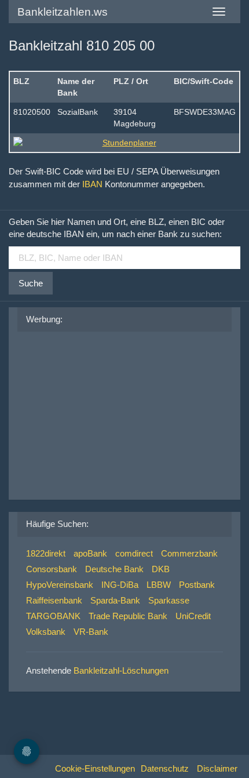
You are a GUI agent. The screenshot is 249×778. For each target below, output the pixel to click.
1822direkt (45, 553)
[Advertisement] (113, 412)
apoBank (90, 553)
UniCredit (193, 616)
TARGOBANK (53, 616)
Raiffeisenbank (54, 600)
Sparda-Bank (115, 600)
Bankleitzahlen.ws (62, 12)
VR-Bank (91, 632)
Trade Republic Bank (128, 616)
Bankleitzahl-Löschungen (121, 670)
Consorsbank (51, 569)
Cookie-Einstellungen (95, 768)
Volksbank (45, 632)
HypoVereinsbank (59, 585)
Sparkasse (168, 600)
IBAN (92, 184)
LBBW (159, 585)
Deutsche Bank (114, 569)
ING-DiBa (119, 585)
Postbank (197, 585)
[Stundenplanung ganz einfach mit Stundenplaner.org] (124, 142)
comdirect (134, 553)
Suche (31, 283)
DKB (161, 569)
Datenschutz (165, 768)
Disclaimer (217, 768)
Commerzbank (189, 553)
